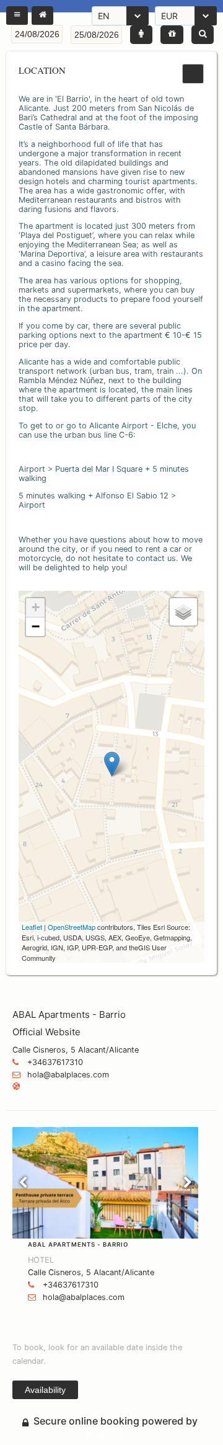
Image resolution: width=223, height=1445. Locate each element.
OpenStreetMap (71, 927)
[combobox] (120, 15)
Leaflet (32, 927)
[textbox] (37, 34)
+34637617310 (55, 1062)
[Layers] (183, 611)
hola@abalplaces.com (68, 1074)
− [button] (36, 626)
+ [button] (36, 607)
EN (104, 16)
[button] (17, 15)
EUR (169, 16)
